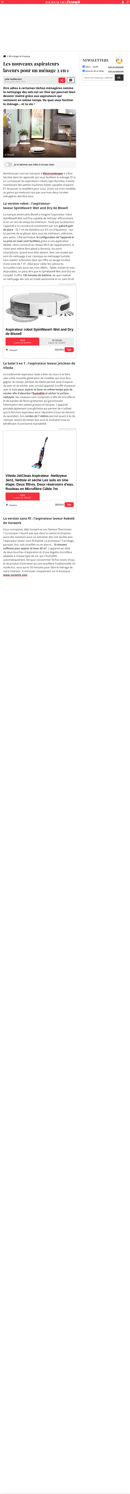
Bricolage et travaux (19, 56)
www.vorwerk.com (15, 575)
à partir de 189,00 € (22, 496)
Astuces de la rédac (94, 71)
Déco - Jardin (91, 67)
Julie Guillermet (13, 79)
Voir (69, 349)
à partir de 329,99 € (22, 341)
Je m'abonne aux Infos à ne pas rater (34, 164)
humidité (39, 393)
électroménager (53, 173)
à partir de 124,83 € (56, 341)
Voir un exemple (116, 67)
